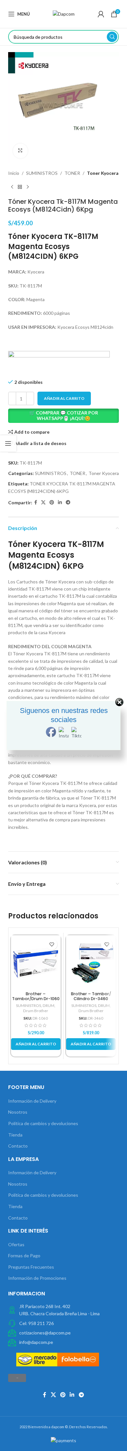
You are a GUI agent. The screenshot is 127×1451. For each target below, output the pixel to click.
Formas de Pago (24, 1255)
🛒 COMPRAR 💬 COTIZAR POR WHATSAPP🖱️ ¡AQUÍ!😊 (63, 415)
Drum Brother (35, 1010)
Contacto (18, 1146)
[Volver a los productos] (20, 187)
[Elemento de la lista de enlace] (63, 1323)
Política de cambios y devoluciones (43, 1123)
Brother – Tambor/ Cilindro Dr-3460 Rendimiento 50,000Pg (91, 998)
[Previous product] (12, 187)
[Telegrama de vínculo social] (68, 502)
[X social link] (43, 502)
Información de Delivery (32, 1101)
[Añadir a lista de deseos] (51, 944)
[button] (63, 416)
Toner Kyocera (103, 173)
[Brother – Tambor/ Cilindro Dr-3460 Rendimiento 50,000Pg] (91, 962)
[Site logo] (64, 13)
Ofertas (16, 1244)
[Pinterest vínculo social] (52, 502)
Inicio (13, 173)
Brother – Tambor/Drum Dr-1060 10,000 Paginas (36, 998)
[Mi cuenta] (100, 14)
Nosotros (17, 1112)
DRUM (48, 1005)
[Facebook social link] (35, 502)
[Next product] (28, 187)
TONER (72, 173)
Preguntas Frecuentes (31, 1267)
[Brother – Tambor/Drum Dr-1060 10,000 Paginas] (36, 962)
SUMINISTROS (42, 173)
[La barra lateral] (8, 443)
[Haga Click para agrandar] (20, 151)
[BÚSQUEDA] (112, 37)
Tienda (15, 1134)
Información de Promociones (37, 1278)
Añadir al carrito (64, 398)
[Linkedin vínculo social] (60, 502)
